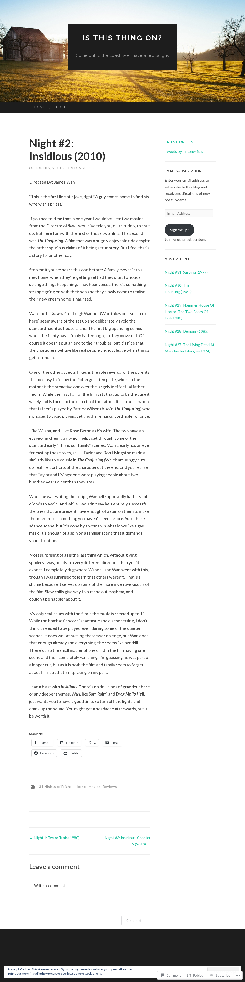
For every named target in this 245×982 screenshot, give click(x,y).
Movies (95, 787)
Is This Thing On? (122, 38)
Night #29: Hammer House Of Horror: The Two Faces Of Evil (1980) (189, 311)
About (61, 107)
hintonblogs (80, 168)
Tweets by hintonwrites (184, 151)
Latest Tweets (179, 142)
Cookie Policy (93, 973)
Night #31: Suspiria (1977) (186, 272)
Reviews (110, 787)
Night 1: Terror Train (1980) (54, 837)
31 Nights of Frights (56, 787)
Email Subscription (183, 171)
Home (39, 107)
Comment (133, 920)
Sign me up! (179, 229)
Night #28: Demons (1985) (186, 331)
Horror (81, 787)
